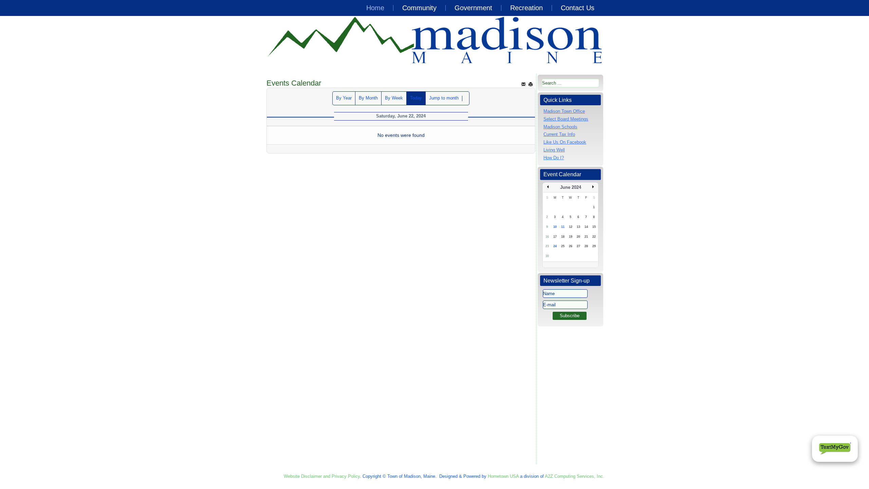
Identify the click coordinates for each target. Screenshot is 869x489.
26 (570, 246)
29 (594, 246)
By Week (394, 98)
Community (419, 8)
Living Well (554, 149)
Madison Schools (560, 126)
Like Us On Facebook (564, 142)
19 (570, 236)
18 (563, 236)
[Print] (530, 84)
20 (578, 236)
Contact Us (577, 8)
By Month (368, 98)
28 (586, 246)
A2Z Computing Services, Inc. (574, 476)
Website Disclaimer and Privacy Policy (322, 476)
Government (473, 8)
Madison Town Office (564, 111)
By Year (344, 98)
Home (375, 8)
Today (416, 98)
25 (563, 246)
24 (555, 246)
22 (594, 236)
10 (555, 227)
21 (586, 236)
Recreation (526, 8)
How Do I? (553, 157)
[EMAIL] (523, 84)
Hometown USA (503, 476)
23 (547, 246)
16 (547, 236)
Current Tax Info (559, 134)
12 (570, 227)
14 (586, 227)
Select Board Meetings (565, 119)
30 (547, 256)
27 (578, 246)
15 (594, 227)
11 (563, 227)
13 (578, 227)
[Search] (465, 98)
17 (555, 236)
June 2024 (570, 187)
